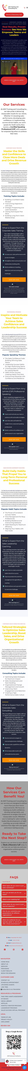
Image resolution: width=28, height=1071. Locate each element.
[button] (27, 7)
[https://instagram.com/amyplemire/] (14, 950)
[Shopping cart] (24, 7)
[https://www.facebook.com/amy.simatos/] (5, 950)
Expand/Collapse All (6, 881)
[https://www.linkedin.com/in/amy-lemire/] (23, 950)
